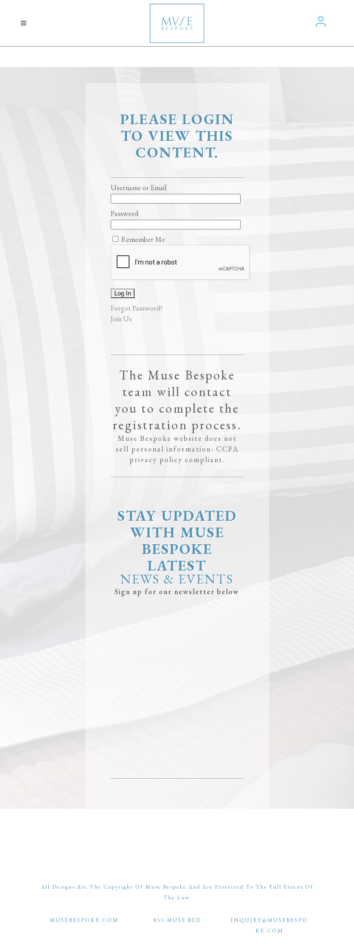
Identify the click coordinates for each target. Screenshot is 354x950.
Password (124, 213)
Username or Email (138, 187)
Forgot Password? (137, 308)
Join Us (121, 319)
